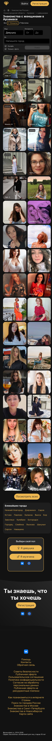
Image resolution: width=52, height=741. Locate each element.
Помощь (26, 659)
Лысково (30, 524)
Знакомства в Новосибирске (26, 711)
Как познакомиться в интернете (26, 697)
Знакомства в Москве (26, 705)
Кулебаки (21, 520)
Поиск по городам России (26, 703)
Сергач (8, 529)
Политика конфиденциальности (26, 679)
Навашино (19, 529)
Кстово (8, 515)
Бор (45, 515)
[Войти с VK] (21, 563)
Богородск (33, 520)
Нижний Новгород (14, 510)
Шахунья (41, 524)
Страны (26, 700)
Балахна (29, 515)
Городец (9, 524)
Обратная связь (26, 665)
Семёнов (19, 524)
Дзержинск (30, 510)
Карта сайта (26, 714)
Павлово (18, 515)
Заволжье (9, 520)
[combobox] (12, 32)
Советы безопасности (26, 671)
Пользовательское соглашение (26, 677)
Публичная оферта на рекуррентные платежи (26, 689)
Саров (41, 510)
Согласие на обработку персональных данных (26, 684)
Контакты (26, 662)
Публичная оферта (26, 674)
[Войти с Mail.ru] (28, 563)
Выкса (38, 515)
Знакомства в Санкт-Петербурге (26, 708)
